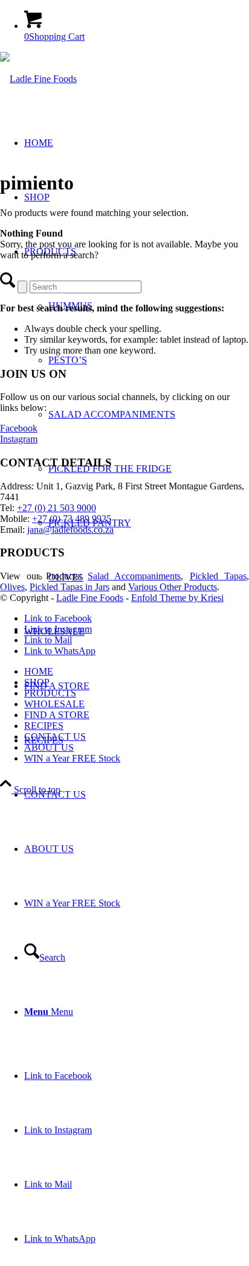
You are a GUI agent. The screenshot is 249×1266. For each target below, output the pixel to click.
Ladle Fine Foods (89, 598)
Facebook (18, 428)
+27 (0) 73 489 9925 (71, 519)
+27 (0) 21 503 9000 (56, 508)
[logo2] (38, 79)
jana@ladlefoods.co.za (70, 529)
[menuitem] (136, 414)
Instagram (18, 439)
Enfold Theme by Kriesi (177, 598)
